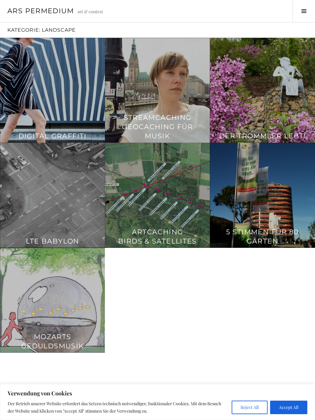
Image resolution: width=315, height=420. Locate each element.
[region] (157, 402)
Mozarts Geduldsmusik (52, 341)
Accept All (288, 407)
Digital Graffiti (52, 136)
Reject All (250, 407)
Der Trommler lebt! (262, 136)
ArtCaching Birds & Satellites (157, 236)
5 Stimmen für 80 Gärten (262, 236)
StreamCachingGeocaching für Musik (157, 126)
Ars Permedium (40, 11)
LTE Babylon (52, 241)
